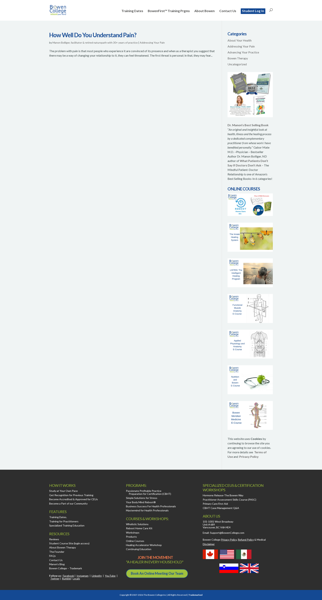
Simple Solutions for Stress (141, 497)
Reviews (54, 539)
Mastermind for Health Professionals (147, 510)
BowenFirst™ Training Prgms (169, 11)
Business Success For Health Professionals (151, 506)
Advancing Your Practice (243, 52)
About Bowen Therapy (62, 547)
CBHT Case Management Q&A (221, 508)
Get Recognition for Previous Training (71, 495)
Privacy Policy (249, 456)
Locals (76, 578)
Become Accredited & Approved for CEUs (73, 499)
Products (131, 536)
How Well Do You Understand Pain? (92, 35)
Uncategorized (237, 64)
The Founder (56, 551)
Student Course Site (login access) (69, 543)
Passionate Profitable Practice (143, 490)
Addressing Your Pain (152, 42)
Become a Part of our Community (68, 503)
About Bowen (204, 11)
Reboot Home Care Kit (139, 528)
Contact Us (227, 11)
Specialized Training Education (66, 525)
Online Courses (135, 540)
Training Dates (132, 11)
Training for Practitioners (63, 521)
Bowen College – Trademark (65, 568)
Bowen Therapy (238, 58)
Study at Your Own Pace (63, 490)
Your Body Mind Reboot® (141, 502)
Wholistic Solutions (137, 524)
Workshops (132, 532)
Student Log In (253, 11)
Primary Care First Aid (215, 503)
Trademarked (195, 594)
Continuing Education (138, 549)
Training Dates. (58, 517)
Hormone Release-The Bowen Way (223, 495)
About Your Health (240, 40)
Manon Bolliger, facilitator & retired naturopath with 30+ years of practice (95, 42)
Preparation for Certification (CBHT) (150, 493)
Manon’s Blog (57, 564)
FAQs (52, 555)
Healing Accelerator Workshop (144, 545)
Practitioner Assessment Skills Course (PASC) (229, 499)
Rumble (66, 578)
